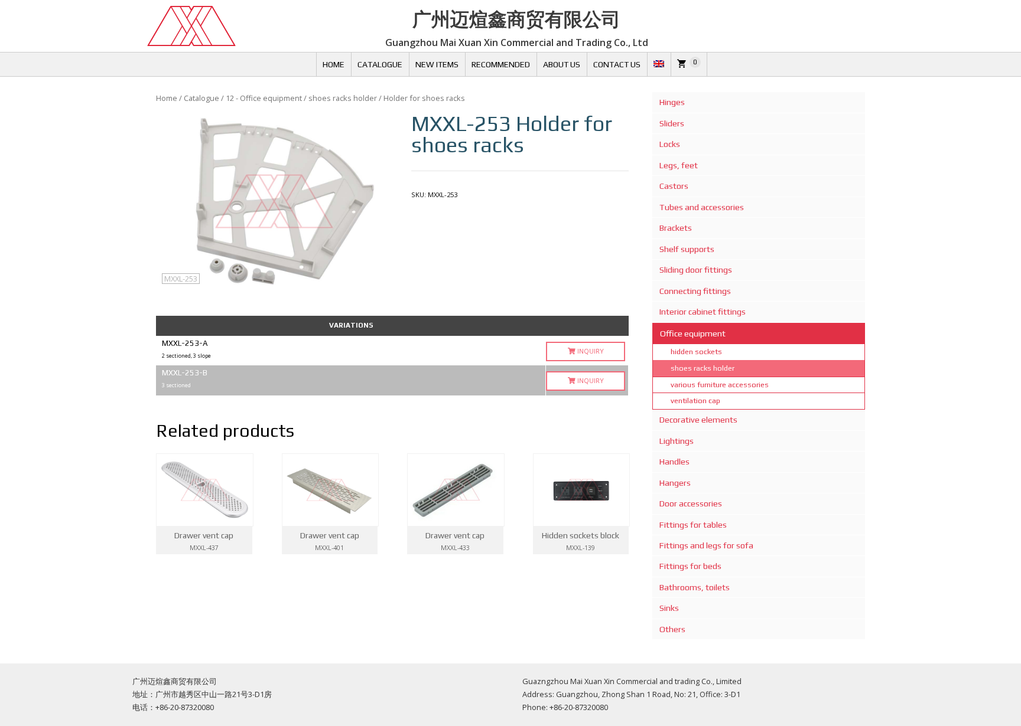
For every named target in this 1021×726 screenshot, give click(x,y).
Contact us (616, 64)
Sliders (671, 123)
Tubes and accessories (701, 207)
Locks (669, 144)
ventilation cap (695, 400)
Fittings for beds (690, 566)
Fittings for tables (693, 524)
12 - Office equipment (264, 98)
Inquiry (589, 350)
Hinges (672, 102)
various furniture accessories (720, 384)
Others (672, 629)
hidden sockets (696, 351)
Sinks (669, 608)
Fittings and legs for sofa (706, 545)
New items (437, 64)
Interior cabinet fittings (702, 311)
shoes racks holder (342, 98)
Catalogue (379, 64)
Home (333, 64)
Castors (673, 186)
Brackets (675, 228)
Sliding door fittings (695, 269)
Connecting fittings (695, 291)
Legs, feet (678, 165)
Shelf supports (686, 249)
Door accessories (690, 503)
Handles (674, 461)
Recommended (501, 64)
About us (561, 64)
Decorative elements (698, 419)
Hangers (675, 483)
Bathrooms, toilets (694, 587)
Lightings (676, 441)
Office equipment (693, 333)
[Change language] (659, 64)
